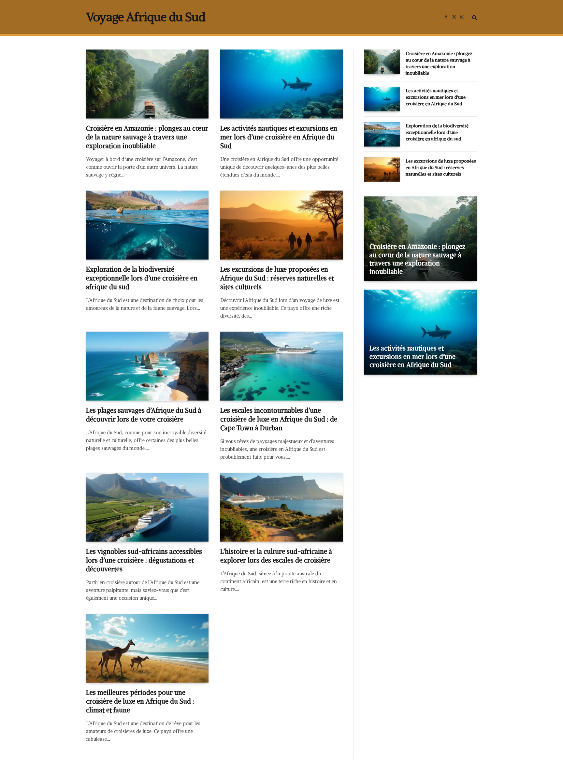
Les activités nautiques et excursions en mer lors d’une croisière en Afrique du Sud (278, 137)
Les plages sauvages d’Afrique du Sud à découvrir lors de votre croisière (143, 414)
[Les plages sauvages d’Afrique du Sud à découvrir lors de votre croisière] (147, 366)
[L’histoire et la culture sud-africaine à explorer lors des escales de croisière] (281, 507)
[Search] (474, 17)
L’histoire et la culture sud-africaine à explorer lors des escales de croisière (276, 555)
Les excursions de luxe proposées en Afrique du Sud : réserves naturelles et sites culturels (277, 278)
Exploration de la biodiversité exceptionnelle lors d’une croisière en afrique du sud (141, 278)
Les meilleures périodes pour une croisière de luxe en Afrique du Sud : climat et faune (140, 701)
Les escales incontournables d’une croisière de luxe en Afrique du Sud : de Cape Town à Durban (278, 419)
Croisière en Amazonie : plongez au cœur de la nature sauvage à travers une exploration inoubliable (147, 137)
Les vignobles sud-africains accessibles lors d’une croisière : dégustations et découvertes (144, 560)
